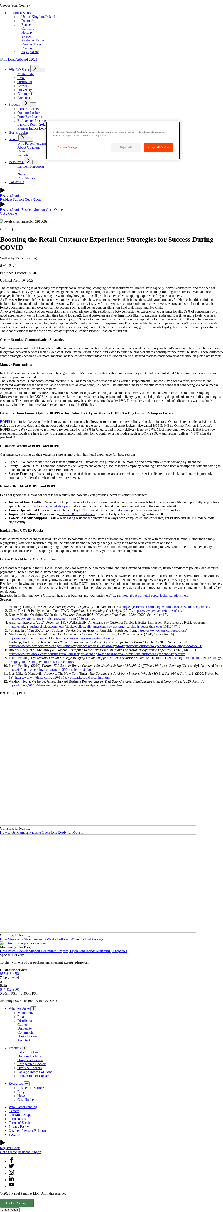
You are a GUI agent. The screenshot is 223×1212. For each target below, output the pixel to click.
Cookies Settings (17, 1203)
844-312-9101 (10, 989)
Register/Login (10, 195)
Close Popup (10, 1209)
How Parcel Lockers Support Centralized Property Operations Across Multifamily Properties (63, 951)
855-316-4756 (10, 974)
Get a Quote (33, 199)
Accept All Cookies (159, 147)
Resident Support (12, 199)
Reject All (126, 147)
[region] (113, 140)
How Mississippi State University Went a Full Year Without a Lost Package (51, 939)
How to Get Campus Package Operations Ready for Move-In (42, 832)
